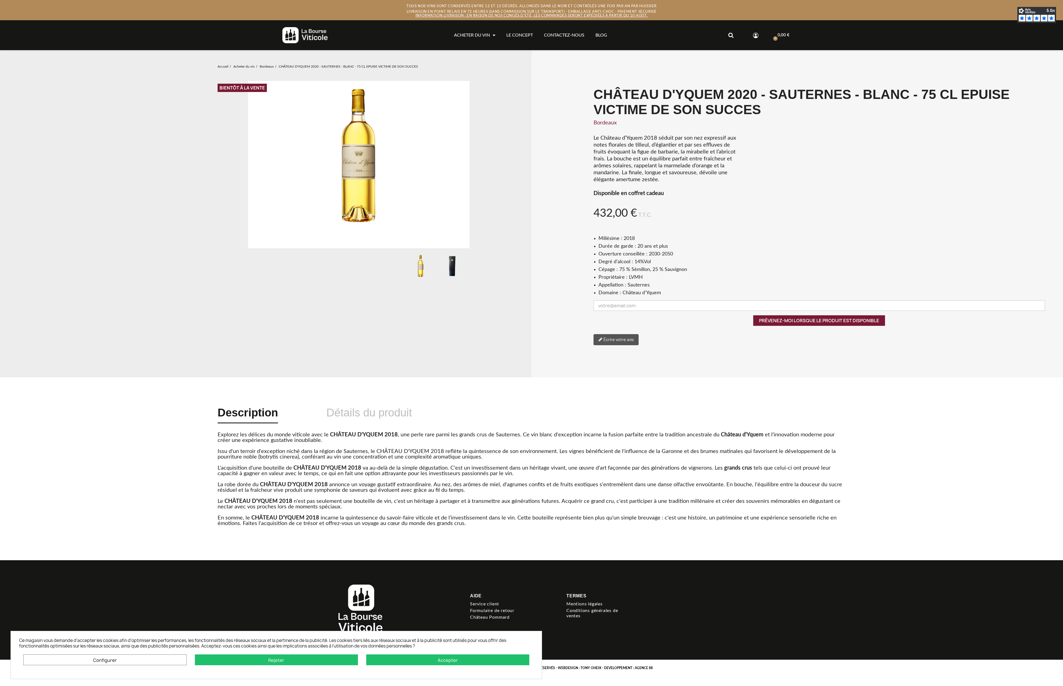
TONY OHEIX (590, 668)
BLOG (601, 35)
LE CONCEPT (519, 35)
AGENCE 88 (644, 668)
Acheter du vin (472, 35)
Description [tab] (248, 412)
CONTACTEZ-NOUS (564, 35)
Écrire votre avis (618, 339)
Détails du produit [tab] (369, 412)
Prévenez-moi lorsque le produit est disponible (819, 321)
